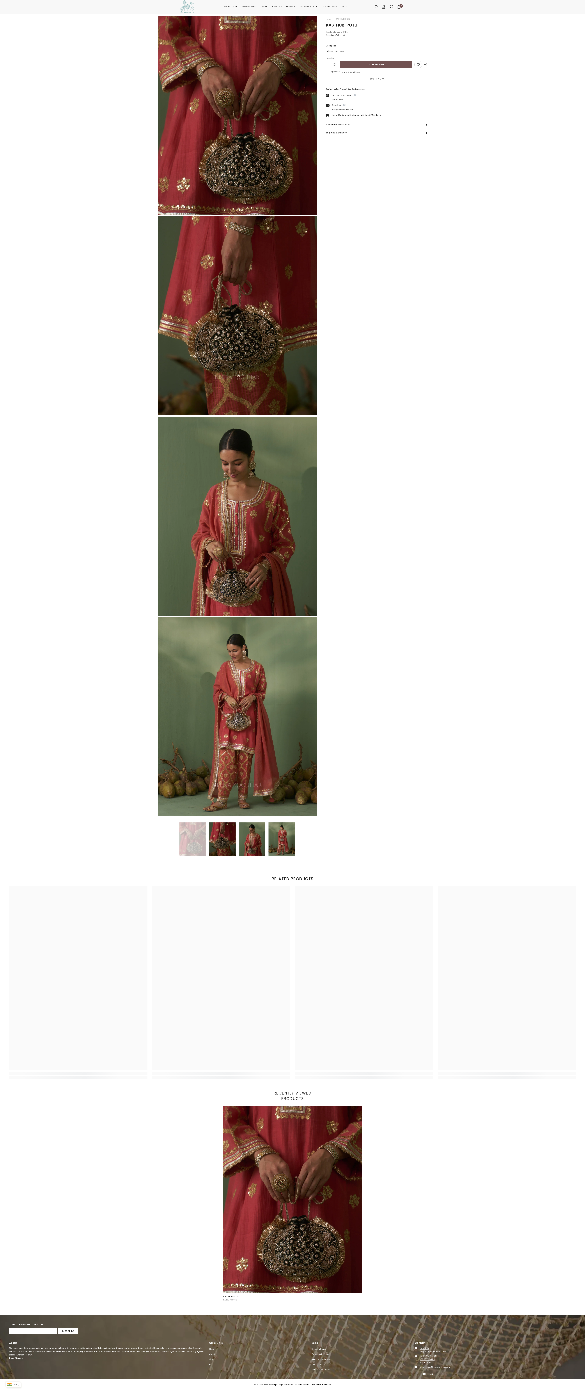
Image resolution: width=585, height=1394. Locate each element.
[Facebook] (417, 1374)
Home (329, 19)
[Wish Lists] (391, 7)
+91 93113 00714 (337, 99)
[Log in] (384, 7)
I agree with (335, 71)
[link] (78, 1073)
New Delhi (424, 1348)
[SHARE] (424, 64)
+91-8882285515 (427, 1359)
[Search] (377, 7)
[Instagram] (424, 1374)
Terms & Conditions (350, 72)
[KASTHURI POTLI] (292, 1199)
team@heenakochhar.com (342, 109)
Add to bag (376, 65)
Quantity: (330, 58)
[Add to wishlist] (418, 64)
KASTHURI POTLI (231, 1296)
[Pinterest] (431, 1374)
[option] (192, 839)
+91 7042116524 (427, 1362)
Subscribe (68, 1331)
